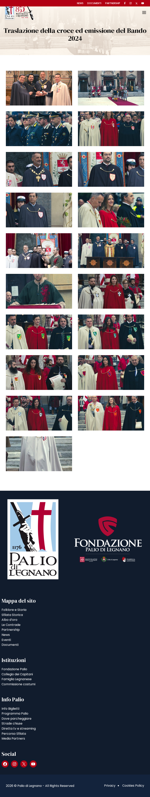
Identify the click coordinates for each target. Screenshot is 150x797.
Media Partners (13, 738)
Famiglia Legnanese (17, 679)
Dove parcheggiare (16, 718)
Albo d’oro (9, 619)
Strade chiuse (12, 723)
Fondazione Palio (14, 669)
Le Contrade (11, 625)
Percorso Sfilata (14, 733)
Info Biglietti (10, 708)
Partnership (112, 3)
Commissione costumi (18, 684)
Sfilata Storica (12, 615)
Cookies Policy (133, 785)
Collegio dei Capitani (17, 674)
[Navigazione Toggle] (141, 12)
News (80, 3)
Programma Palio (15, 713)
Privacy (109, 785)
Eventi (6, 640)
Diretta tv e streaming (19, 728)
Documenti (94, 3)
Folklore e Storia (14, 610)
